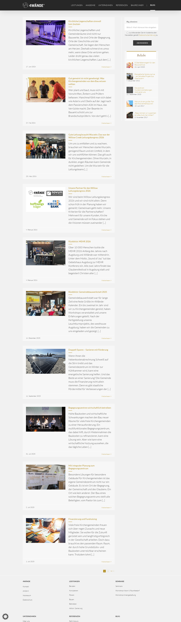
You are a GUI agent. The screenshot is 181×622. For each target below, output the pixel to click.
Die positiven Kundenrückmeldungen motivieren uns (143, 90)
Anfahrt (26, 591)
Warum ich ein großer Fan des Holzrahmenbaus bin (144, 102)
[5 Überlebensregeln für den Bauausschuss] (130, 63)
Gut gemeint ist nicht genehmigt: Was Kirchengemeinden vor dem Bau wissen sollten (87, 81)
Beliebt (141, 55)
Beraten (72, 586)
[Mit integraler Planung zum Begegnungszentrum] (45, 477)
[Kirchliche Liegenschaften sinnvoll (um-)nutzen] (45, 32)
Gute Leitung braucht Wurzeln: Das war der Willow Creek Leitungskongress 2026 (89, 136)
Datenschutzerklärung (147, 35)
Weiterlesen (105, 67)
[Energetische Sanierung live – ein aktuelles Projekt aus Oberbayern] (130, 74)
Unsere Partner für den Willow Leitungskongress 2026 (83, 189)
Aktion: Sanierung (75, 608)
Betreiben (73, 604)
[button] (5, 616)
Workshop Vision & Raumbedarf (127, 591)
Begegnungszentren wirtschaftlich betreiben (89, 407)
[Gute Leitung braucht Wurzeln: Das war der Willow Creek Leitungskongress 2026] (45, 146)
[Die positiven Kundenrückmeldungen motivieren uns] (130, 88)
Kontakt (26, 586)
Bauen (71, 599)
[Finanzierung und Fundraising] (45, 530)
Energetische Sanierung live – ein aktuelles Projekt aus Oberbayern (145, 76)
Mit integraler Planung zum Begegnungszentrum (81, 467)
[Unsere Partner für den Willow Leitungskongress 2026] (45, 199)
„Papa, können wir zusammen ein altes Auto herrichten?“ (145, 114)
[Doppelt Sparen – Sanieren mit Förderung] (45, 361)
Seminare (118, 586)
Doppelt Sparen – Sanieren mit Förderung (88, 349)
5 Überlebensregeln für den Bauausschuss (145, 64)
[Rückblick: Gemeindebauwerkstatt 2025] (45, 303)
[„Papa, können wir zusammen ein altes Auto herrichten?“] (130, 113)
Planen (71, 595)
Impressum (27, 595)
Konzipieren (73, 591)
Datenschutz (27, 600)
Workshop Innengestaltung (125, 595)
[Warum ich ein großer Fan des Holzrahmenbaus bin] (130, 101)
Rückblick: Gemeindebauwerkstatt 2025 (87, 292)
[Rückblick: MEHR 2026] (45, 253)
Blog (117, 616)
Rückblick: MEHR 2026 (79, 241)
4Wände (26, 581)
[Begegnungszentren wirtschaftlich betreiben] (45, 419)
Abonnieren (142, 43)
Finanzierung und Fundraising (82, 519)
